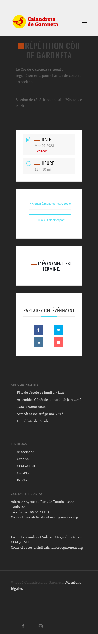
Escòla (22, 480)
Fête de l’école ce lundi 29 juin (40, 393)
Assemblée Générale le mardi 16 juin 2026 (49, 400)
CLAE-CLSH (26, 466)
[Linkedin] (38, 342)
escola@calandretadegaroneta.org (52, 517)
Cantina (23, 459)
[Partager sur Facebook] (38, 330)
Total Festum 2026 (31, 407)
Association (26, 452)
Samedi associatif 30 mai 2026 (40, 414)
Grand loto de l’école (33, 421)
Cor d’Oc (23, 473)
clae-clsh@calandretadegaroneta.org (54, 548)
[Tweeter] (58, 330)
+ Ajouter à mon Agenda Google (50, 203)
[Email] (58, 342)
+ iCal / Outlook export (50, 220)
